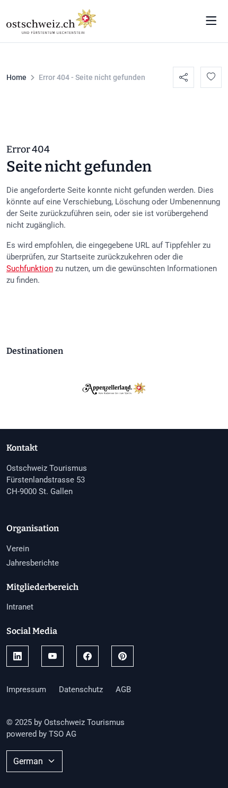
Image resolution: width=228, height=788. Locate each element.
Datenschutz (81, 689)
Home (16, 77)
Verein (17, 548)
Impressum (26, 689)
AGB (123, 689)
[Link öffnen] (17, 656)
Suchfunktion (29, 268)
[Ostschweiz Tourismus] (51, 20)
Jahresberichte (32, 563)
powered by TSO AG (41, 734)
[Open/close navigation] (211, 21)
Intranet (19, 607)
